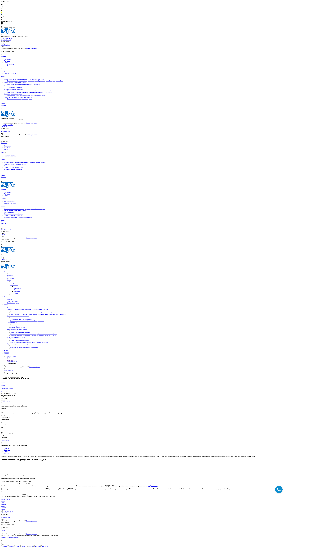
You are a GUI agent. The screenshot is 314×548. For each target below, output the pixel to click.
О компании (7, 59)
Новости (3, 103)
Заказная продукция (9, 71)
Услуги (3, 76)
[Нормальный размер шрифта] (2, 5)
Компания (3, 56)
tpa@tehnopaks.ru (5, 45)
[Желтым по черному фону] (1, 12)
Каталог (3, 69)
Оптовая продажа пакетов (14, 87)
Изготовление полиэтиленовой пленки (15, 82)
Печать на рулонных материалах (13, 94)
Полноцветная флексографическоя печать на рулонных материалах (26, 95)
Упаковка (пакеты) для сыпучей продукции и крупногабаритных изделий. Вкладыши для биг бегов (35, 81)
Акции (2, 102)
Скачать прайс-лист (31, 48)
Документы (7, 61)
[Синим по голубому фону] (1, 14)
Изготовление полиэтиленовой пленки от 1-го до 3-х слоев (23, 84)
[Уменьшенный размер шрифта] (1, 3)
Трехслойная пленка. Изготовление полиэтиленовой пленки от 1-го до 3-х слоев (29, 92)
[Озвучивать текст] (2, 23)
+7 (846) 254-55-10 (8, 38)
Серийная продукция (10, 73)
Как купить (7, 450)
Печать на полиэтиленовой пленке (14, 89)
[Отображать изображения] (2, 17)
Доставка (6, 453)
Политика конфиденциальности (10, 537)
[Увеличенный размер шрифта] (2, 7)
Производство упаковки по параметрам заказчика (18, 97)
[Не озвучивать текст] (1, 25)
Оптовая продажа (9, 86)
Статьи (6, 62)
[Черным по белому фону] (1, 10)
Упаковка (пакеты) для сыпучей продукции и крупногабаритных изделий (25, 79)
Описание (7, 448)
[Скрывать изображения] (1, 20)
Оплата (6, 451)
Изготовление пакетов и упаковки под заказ (19, 99)
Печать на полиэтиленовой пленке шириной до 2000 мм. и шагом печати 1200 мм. (30, 90)
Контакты (3, 105)
